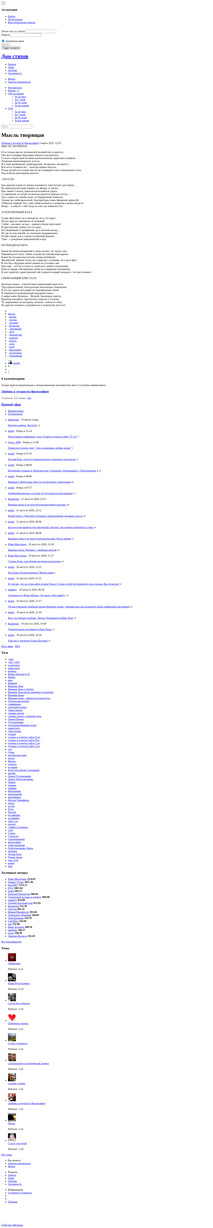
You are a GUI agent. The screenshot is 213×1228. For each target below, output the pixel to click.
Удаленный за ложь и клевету (25, 897)
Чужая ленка (15, 857)
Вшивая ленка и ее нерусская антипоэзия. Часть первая (39, 538)
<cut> (11, 659)
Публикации (15, 414)
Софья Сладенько (18, 827)
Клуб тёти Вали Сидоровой (23, 770)
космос (12, 773)
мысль (11, 313)
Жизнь (11, 761)
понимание (15, 355)
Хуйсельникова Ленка (20, 848)
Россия (12, 812)
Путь (11, 809)
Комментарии (16, 411)
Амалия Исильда (17, 936)
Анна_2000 (14, 442)
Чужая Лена (14, 854)
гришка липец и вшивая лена (24, 716)
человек (13, 322)
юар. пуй (13, 860)
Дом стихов (14, 56)
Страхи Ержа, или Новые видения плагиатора (34, 561)
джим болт (14, 728)
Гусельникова (15, 722)
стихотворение (16, 839)
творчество (15, 334)
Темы (11, 67)
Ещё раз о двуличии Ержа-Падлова (28, 640)
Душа (11, 752)
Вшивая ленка (16, 695)
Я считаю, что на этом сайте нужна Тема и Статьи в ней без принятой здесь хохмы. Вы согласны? (63, 584)
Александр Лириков (19, 915)
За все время (22, 105)
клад (11, 346)
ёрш (10, 866)
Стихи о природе (17, 1043)
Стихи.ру (13, 836)
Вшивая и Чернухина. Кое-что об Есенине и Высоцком (39, 482)
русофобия (14, 815)
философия (14, 842)
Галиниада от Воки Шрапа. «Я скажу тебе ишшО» (36, 595)
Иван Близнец (16, 927)
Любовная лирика (18, 1023)
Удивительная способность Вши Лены (30, 629)
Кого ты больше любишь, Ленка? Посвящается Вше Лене (40, 618)
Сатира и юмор (16, 1083)
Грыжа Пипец (16, 719)
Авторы (12, 70)
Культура (14, 325)
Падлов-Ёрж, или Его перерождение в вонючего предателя (41, 459)
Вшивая (12, 683)
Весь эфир (7, 646)
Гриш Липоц (15, 710)
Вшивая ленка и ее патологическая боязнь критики (37, 504)
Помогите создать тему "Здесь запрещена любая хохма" (39, 448)
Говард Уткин (16, 882)
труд (11, 331)
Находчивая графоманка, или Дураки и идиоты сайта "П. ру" (43, 436)
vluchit (16, 363)
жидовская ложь (17, 755)
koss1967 (13, 885)
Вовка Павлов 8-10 (19, 674)
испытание (15, 352)
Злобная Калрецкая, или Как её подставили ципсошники (40, 493)
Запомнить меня (14, 41)
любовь (12, 788)
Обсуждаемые (16, 93)
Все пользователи (11, 941)
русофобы (13, 818)
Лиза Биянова (16, 918)
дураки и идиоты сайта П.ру (24, 737)
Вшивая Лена (15, 686)
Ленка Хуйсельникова (20, 779)
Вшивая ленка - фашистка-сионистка (29, 698)
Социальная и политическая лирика (28, 1063)
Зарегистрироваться (19, 82)
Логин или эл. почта (13, 31)
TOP (10, 108)
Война (11, 677)
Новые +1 (13, 90)
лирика (12, 785)
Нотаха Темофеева (18, 800)
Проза (11, 1123)
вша (10, 680)
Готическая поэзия (18, 701)
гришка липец (16, 713)
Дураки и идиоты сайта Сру (24, 746)
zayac (11, 933)
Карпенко (13, 419)
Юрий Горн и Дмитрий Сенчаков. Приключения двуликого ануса (45, 516)
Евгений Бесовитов (19, 894)
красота (13, 337)
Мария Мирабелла (18, 912)
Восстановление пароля (21, 22)
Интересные (15, 87)
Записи (12, 64)
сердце (13, 319)
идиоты (12, 764)
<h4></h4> (14, 662)
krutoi (11, 431)
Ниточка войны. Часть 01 (22, 425)
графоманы (14, 704)
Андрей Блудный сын (20, 903)
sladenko (12, 930)
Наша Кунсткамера (19, 983)
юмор (11, 863)
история (12, 767)
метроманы (14, 797)
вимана (12, 671)
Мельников (14, 791)
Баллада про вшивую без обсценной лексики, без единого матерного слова (50, 527)
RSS (29, 398)
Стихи (11, 833)
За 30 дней (21, 102)
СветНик (13, 921)
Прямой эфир (11, 404)
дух (10, 749)
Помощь (12, 1201)
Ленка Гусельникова (19, 776)
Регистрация (15, 19)
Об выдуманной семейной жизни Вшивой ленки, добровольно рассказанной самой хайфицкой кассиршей (68, 606)
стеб (10, 830)
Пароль (5, 34)
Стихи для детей (17, 1143)
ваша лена (13, 668)
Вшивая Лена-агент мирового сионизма (30, 692)
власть (13, 340)
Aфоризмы (14, 963)
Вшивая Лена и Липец (21, 689)
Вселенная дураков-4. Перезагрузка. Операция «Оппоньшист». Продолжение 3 (53, 470)
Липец (11, 782)
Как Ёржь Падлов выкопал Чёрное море (30, 572)
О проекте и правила (20, 1192)
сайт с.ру (13, 821)
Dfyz (10, 888)
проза (11, 803)
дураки (12, 734)
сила (11, 343)
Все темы (6, 1154)
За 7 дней (20, 99)
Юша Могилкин (17, 544)
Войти (11, 16)
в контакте (14, 665)
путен (11, 806)
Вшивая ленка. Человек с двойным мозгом (32, 550)
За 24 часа (20, 96)
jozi (10, 924)
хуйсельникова (16, 845)
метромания (15, 794)
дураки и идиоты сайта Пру (24, 740)
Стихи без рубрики (19, 1003)
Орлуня (12, 909)
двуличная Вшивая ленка (22, 725)
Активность (15, 73)
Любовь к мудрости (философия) (20, 143)
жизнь (12, 316)
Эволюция (15, 328)
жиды (11, 758)
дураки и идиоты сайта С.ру (24, 743)
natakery (12, 589)
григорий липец (17, 707)
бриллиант (15, 349)
